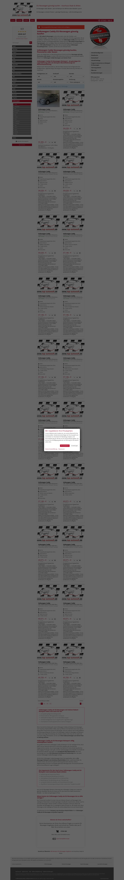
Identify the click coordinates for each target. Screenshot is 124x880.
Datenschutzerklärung (51, 449)
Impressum (61, 449)
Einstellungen (74, 445)
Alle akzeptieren (65, 445)
